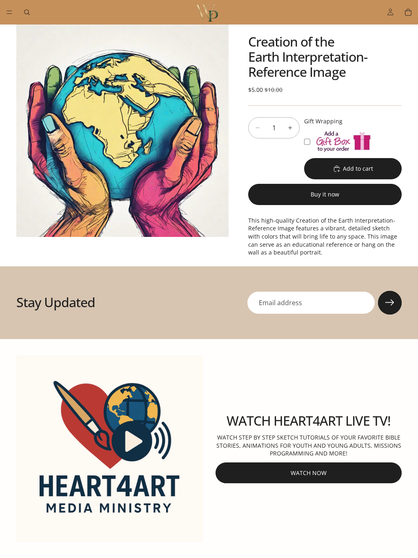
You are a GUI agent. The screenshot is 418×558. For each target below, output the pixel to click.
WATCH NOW (309, 473)
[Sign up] (390, 303)
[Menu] (9, 12)
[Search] (27, 12)
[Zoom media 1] (122, 131)
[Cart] (408, 12)
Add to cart (358, 168)
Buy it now (325, 194)
